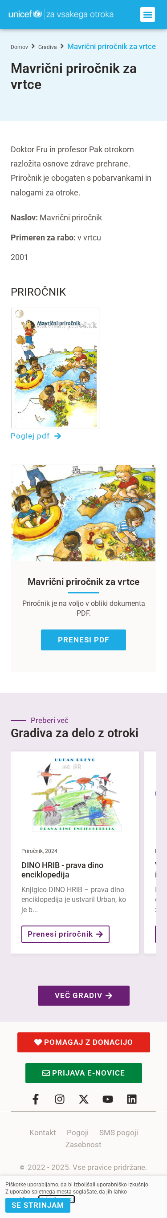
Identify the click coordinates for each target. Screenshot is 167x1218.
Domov (19, 47)
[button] (147, 14)
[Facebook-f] (35, 1099)
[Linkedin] (131, 1099)
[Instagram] (59, 1099)
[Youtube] (107, 1099)
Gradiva (47, 47)
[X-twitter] (83, 1099)
